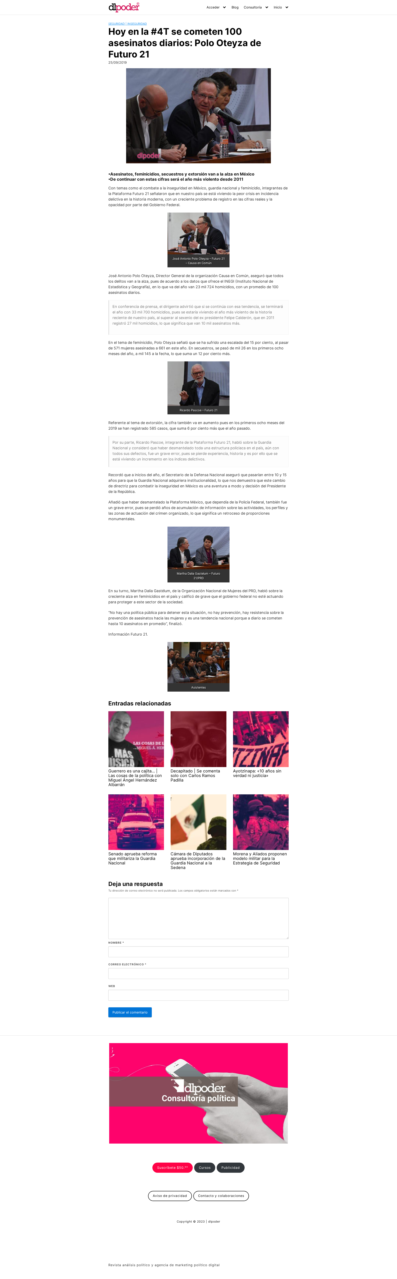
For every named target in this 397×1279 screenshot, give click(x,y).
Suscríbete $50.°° (172, 1168)
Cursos (205, 1168)
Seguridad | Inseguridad (127, 23)
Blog (235, 7)
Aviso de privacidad (170, 1196)
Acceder (213, 7)
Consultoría (253, 7)
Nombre (116, 942)
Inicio (278, 7)
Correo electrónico (127, 964)
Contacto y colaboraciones (221, 1196)
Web (111, 986)
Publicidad (230, 1168)
